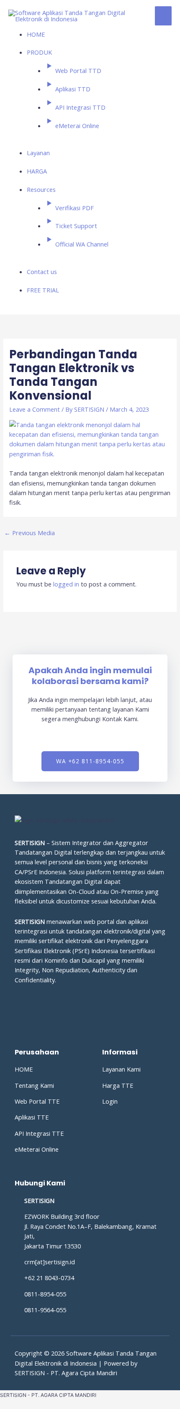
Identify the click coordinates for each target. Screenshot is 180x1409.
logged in (66, 584)
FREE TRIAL (43, 290)
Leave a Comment (34, 409)
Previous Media (29, 532)
